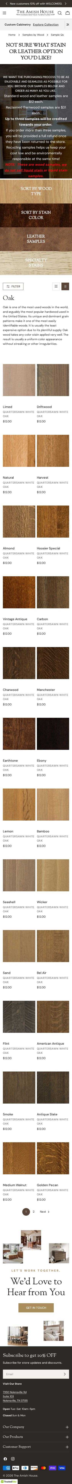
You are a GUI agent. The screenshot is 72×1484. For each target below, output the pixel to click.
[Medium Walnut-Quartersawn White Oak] (19, 1158)
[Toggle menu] (4, 13)
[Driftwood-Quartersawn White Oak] (53, 380)
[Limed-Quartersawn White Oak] (19, 380)
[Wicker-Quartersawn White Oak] (53, 875)
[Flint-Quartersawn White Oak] (19, 1016)
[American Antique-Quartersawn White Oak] (53, 1016)
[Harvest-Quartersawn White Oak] (53, 450)
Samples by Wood (33, 34)
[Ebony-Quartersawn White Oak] (53, 733)
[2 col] (65, 286)
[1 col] (56, 286)
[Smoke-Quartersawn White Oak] (19, 1087)
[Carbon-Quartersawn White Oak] (53, 592)
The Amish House (25, 1476)
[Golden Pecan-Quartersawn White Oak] (53, 1158)
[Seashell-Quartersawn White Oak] (19, 875)
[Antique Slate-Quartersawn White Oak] (53, 1087)
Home (12, 34)
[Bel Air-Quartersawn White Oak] (53, 946)
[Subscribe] (65, 1374)
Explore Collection (46, 25)
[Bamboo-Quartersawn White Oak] (53, 804)
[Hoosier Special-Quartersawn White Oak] (53, 521)
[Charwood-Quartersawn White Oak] (19, 663)
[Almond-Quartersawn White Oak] (19, 521)
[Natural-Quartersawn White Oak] (19, 450)
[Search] (60, 13)
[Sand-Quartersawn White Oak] (19, 946)
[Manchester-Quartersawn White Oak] (53, 663)
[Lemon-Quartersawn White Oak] (19, 804)
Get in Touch (36, 1308)
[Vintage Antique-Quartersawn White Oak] (19, 592)
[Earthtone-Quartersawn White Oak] (19, 733)
